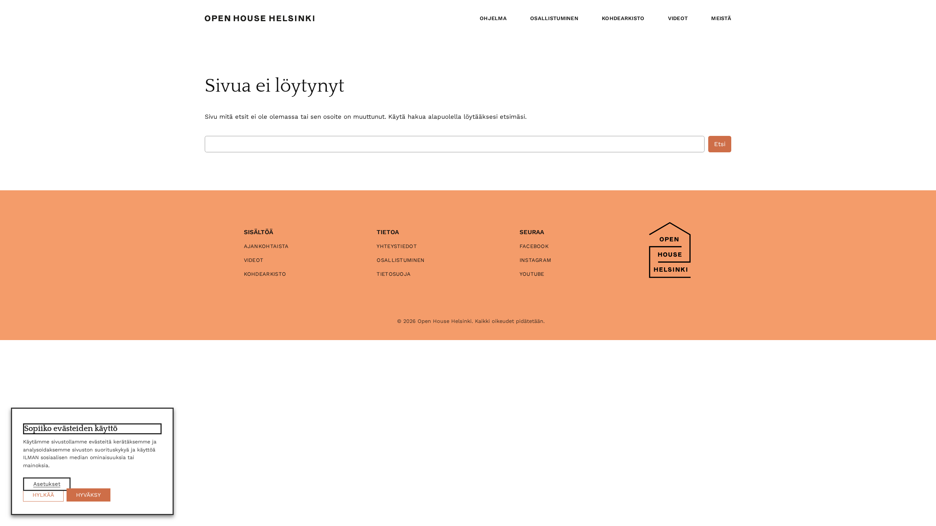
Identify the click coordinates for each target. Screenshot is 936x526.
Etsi (719, 144)
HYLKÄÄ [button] (43, 495)
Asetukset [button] (46, 484)
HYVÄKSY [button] (88, 495)
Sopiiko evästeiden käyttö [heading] (70, 428)
